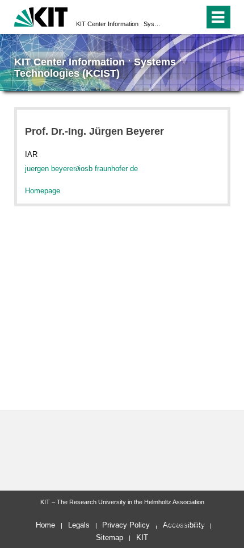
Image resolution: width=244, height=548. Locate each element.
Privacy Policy (126, 525)
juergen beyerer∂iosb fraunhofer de (81, 168)
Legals (79, 525)
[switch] (175, 17)
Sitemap (109, 537)
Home (45, 525)
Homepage (42, 190)
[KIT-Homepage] (41, 16)
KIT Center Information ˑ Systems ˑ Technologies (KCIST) (118, 23)
